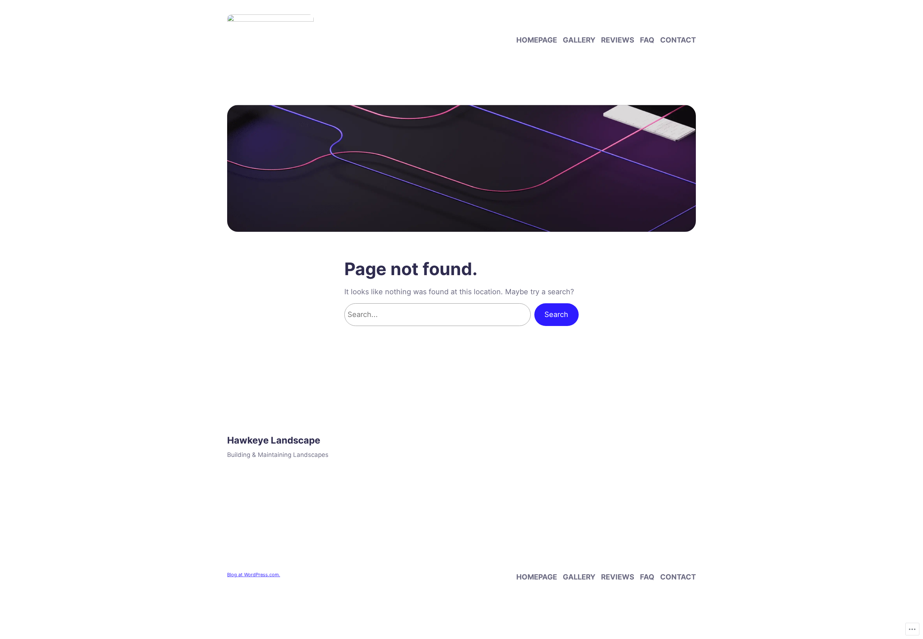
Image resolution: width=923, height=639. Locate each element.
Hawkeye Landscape (273, 440)
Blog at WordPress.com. (253, 574)
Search (556, 314)
